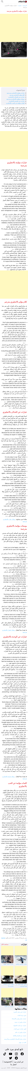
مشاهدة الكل (4, 944)
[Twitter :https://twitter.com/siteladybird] (10, 1059)
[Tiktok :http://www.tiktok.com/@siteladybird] (4, 1055)
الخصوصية (8, 1062)
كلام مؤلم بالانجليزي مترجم (17, 95)
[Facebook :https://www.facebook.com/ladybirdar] (22, 1055)
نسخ (2, 188)
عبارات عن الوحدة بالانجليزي (17, 101)
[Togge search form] (2, 1)
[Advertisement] (14, 28)
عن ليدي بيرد (19, 1062)
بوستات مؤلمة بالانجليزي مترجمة (15, 99)
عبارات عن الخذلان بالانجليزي (16, 97)
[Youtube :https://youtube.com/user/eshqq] (10, 1055)
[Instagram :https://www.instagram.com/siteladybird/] (16, 1055)
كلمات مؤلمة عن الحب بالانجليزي (15, 103)
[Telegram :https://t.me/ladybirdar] (16, 1059)
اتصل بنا (13, 1064)
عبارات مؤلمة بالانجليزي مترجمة (16, 93)
